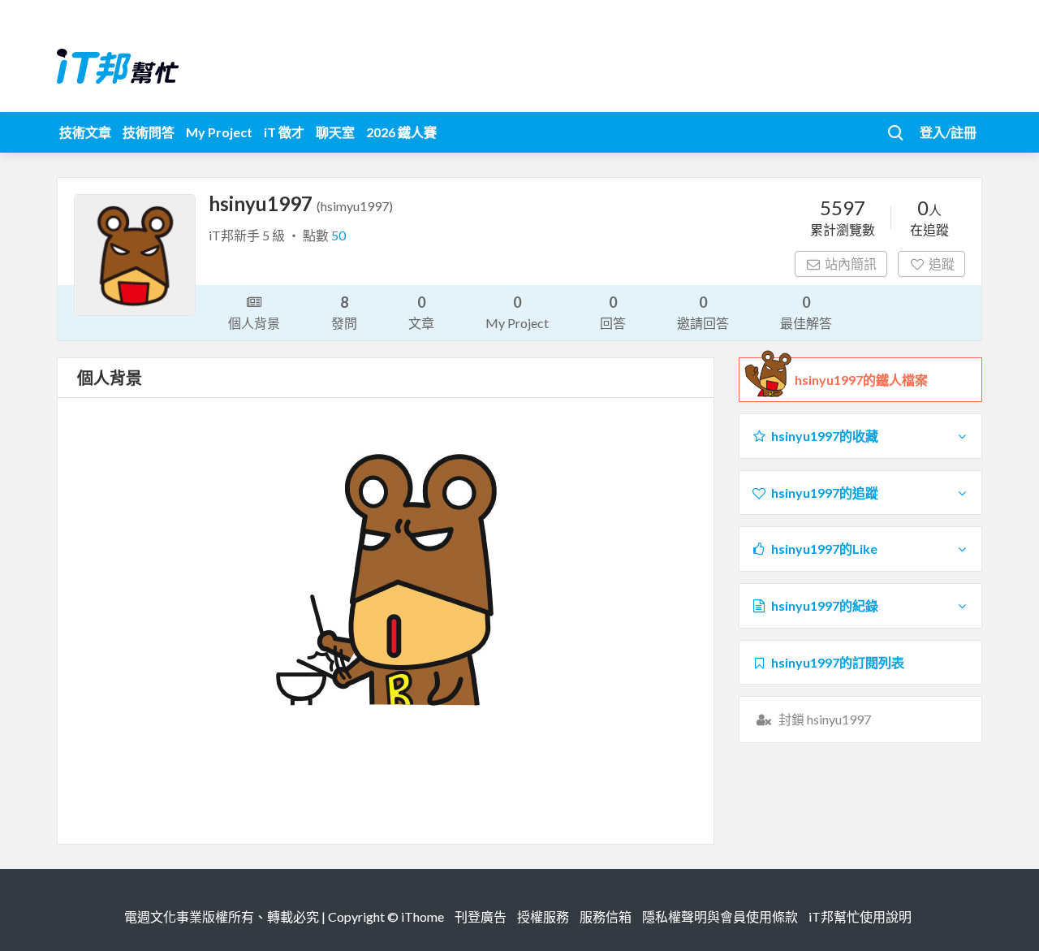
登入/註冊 (948, 132)
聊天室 (335, 132)
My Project (219, 132)
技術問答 (149, 132)
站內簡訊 (851, 263)
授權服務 (543, 916)
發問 (344, 312)
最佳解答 (806, 312)
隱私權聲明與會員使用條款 (720, 916)
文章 (421, 312)
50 (338, 235)
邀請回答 (703, 312)
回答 (613, 312)
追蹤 (942, 263)
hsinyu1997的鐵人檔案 (861, 379)
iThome (422, 916)
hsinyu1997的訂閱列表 (837, 662)
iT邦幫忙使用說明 (860, 916)
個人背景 (254, 323)
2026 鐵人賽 (401, 132)
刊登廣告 (481, 916)
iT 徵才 (284, 132)
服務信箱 (606, 916)
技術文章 (85, 132)
